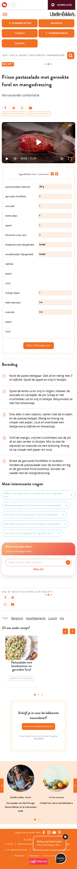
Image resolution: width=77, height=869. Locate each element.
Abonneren (20, 856)
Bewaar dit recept (14, 113)
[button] (61, 5)
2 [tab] (38, 695)
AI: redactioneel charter (17, 850)
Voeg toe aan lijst (38, 345)
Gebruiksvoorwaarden (27, 844)
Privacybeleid (39, 738)
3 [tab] (42, 695)
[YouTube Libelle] (54, 832)
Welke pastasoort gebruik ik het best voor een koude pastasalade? (33, 505)
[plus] (56, 174)
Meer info (38, 569)
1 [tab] (35, 695)
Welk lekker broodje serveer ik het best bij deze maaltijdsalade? (32, 523)
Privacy (10, 844)
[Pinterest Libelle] (59, 832)
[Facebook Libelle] (43, 832)
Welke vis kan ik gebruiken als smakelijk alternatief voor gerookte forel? (33, 495)
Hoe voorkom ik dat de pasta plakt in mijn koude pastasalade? (31, 514)
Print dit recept (39, 113)
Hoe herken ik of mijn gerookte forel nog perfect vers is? (29, 533)
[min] (51, 174)
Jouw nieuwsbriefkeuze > (38, 726)
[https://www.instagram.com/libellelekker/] (49, 832)
